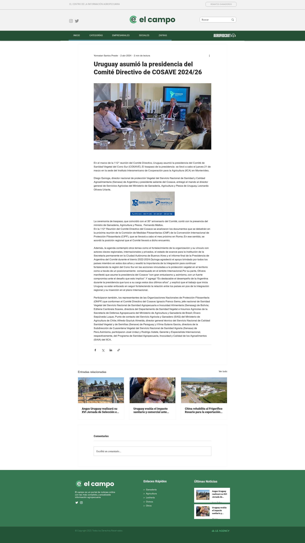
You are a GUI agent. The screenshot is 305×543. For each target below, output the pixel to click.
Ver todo (223, 371)
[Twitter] (77, 20)
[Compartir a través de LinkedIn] (110, 350)
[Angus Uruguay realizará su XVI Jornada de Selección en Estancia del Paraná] (101, 390)
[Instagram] (71, 20)
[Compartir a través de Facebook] (95, 350)
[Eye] (224, 35)
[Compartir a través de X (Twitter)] (103, 350)
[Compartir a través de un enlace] (118, 350)
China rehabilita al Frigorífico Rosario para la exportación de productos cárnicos (203, 410)
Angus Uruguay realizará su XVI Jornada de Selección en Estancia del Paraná (100, 410)
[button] (96, 35)
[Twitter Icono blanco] (76, 502)
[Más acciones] (209, 55)
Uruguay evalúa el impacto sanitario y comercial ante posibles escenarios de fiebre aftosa (152, 410)
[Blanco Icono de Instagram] (81, 502)
